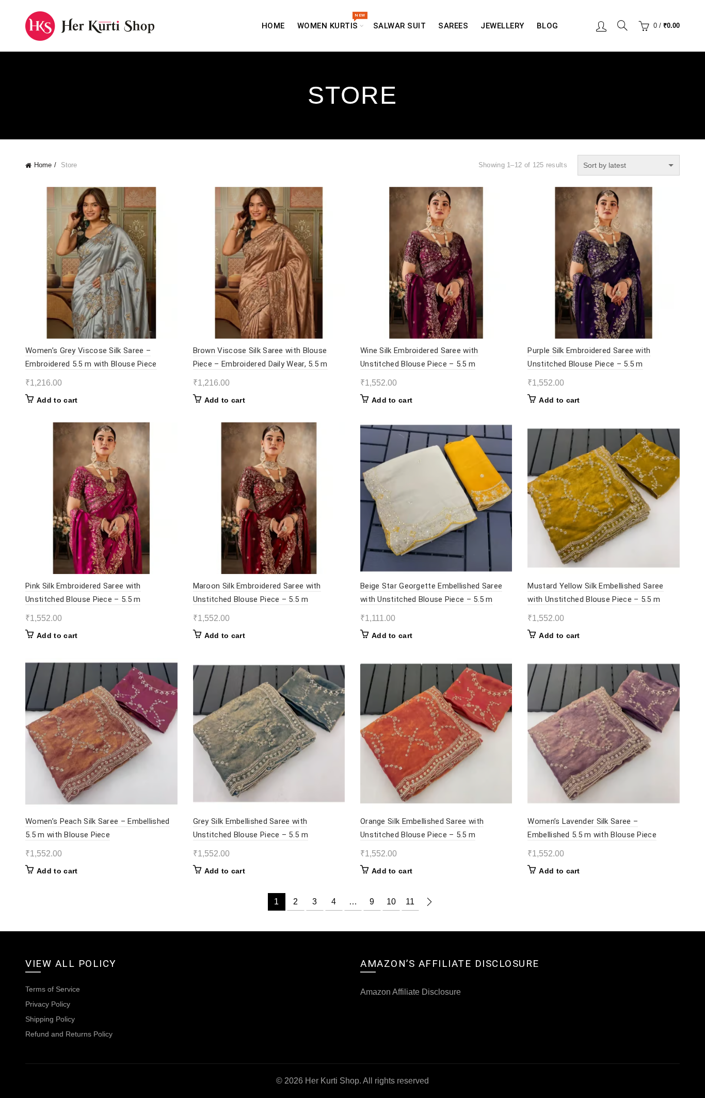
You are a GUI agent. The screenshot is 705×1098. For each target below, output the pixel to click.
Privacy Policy (47, 1004)
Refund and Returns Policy (69, 1034)
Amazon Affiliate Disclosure (410, 992)
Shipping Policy (50, 1019)
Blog (547, 25)
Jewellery (502, 25)
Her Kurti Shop (332, 1080)
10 (391, 901)
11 (410, 901)
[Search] (622, 25)
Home (273, 25)
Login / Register (601, 26)
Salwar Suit (399, 25)
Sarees (453, 25)
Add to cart (57, 400)
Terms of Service (52, 989)
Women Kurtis (331, 21)
